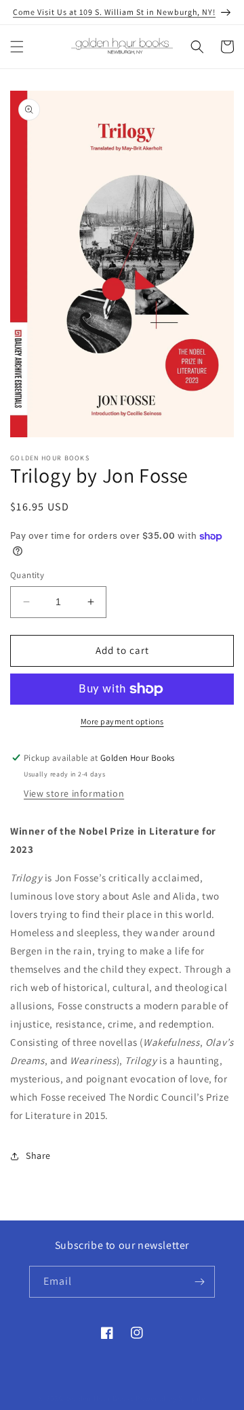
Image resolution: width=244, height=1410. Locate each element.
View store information (74, 793)
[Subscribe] (199, 1282)
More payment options (122, 721)
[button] (17, 47)
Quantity (27, 575)
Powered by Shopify (170, 1398)
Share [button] (38, 1155)
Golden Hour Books (100, 1398)
